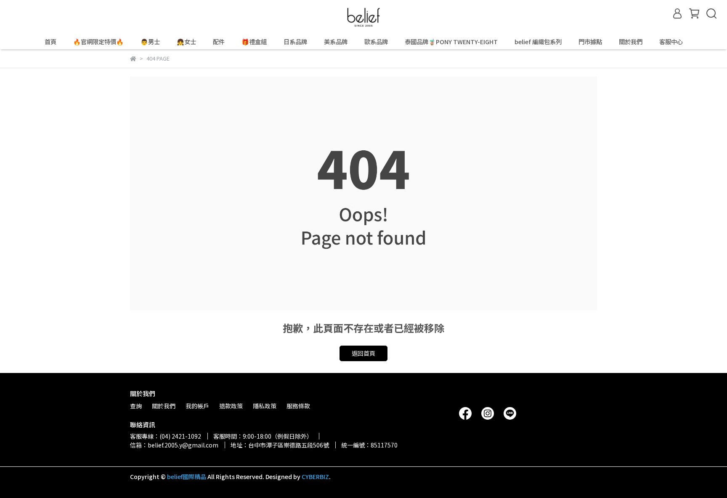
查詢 (136, 406)
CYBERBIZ (315, 476)
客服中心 (671, 41)
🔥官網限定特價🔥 (98, 41)
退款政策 (231, 406)
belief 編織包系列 (538, 41)
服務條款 (298, 406)
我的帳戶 (197, 406)
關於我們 (630, 41)
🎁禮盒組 (254, 41)
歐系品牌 (376, 41)
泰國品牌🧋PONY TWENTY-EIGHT (451, 41)
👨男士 (150, 41)
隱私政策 (264, 406)
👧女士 (186, 41)
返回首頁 (363, 353)
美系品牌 (336, 41)
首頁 (50, 41)
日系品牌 (295, 41)
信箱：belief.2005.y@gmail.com (174, 445)
